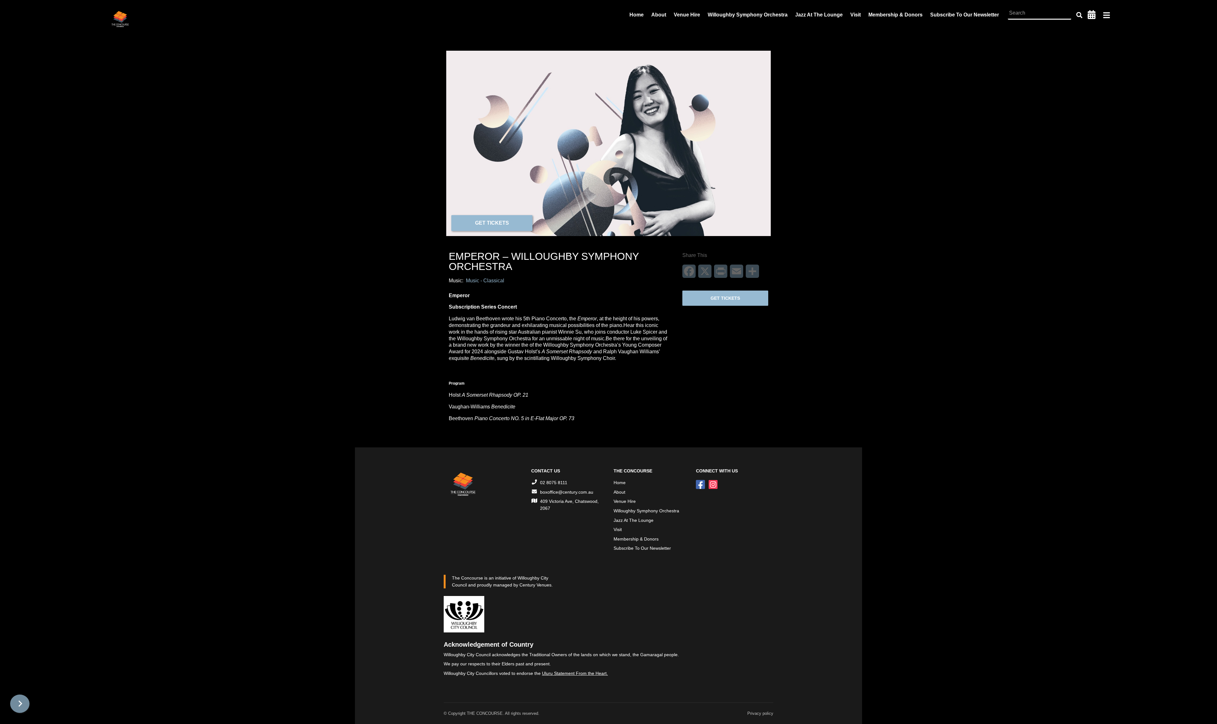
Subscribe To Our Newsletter (964, 14)
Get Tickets (492, 223)
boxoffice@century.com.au (566, 492)
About (658, 14)
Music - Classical (485, 280)
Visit (855, 14)
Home (636, 14)
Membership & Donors (895, 14)
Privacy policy (760, 713)
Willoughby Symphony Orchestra (748, 14)
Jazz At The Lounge (819, 14)
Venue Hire (687, 14)
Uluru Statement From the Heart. (575, 673)
